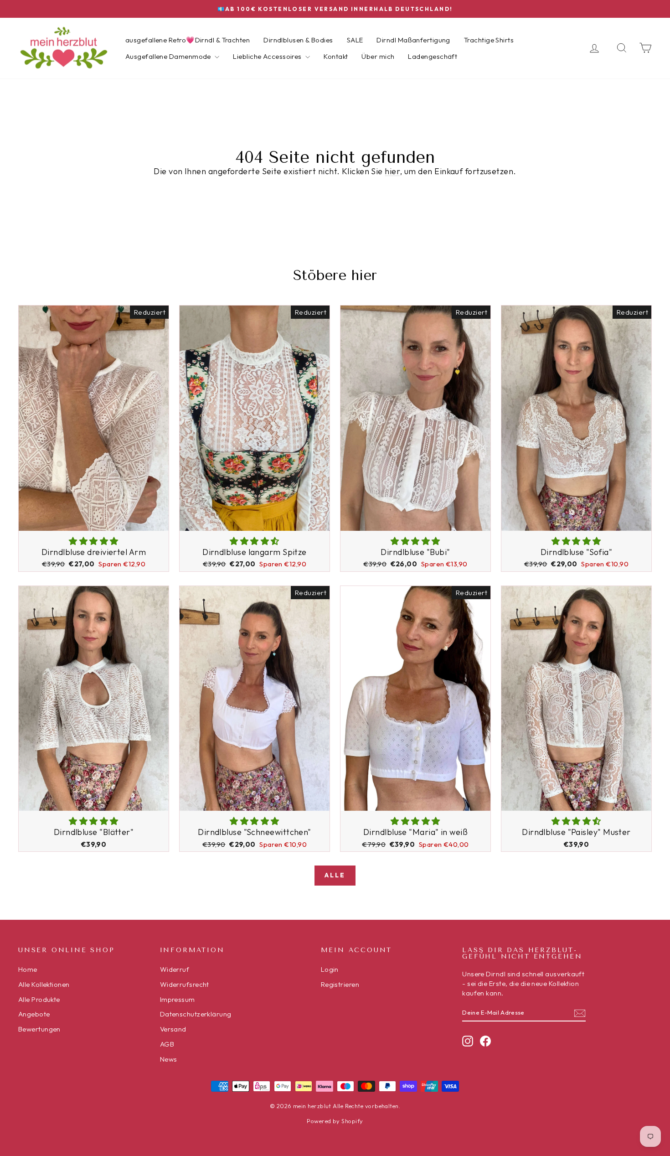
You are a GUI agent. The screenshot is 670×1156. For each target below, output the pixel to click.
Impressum (177, 999)
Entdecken (93, 520)
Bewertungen (39, 1029)
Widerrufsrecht (184, 984)
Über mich (377, 56)
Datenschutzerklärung (196, 1014)
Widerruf (175, 969)
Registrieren (340, 984)
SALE (355, 40)
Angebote (34, 1014)
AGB (167, 1044)
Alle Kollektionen (44, 984)
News (168, 1059)
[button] (93, 541)
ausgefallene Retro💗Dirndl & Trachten (187, 40)
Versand (173, 1029)
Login (330, 969)
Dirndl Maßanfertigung (413, 40)
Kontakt (336, 56)
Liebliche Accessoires (268, 56)
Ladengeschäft (432, 56)
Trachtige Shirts (489, 40)
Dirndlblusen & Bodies (298, 40)
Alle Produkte (39, 999)
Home (27, 969)
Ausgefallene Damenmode (168, 56)
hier (392, 171)
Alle (335, 875)
